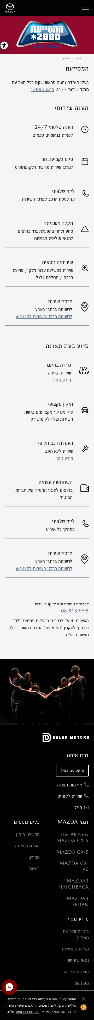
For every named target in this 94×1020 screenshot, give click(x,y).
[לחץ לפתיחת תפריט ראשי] (85, 8)
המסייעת (66, 58)
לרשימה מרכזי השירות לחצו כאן (44, 316)
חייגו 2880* (42, 89)
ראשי (78, 58)
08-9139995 (75, 611)
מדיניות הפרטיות (27, 1012)
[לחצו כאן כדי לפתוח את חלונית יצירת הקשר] (9, 987)
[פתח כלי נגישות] (4, 45)
